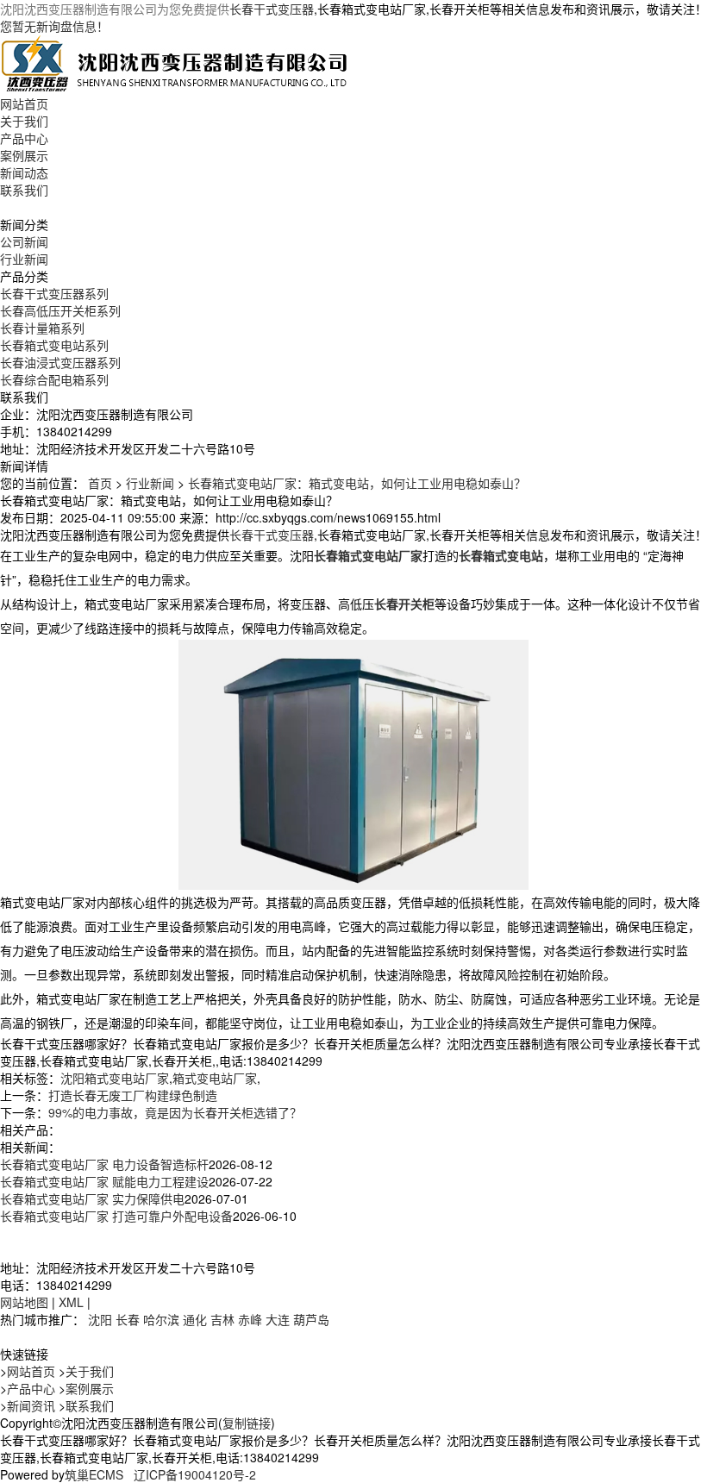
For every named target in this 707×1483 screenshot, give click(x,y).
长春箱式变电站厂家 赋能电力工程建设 (104, 1181)
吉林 (222, 1319)
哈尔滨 (161, 1319)
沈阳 (100, 1319)
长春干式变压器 (271, 8)
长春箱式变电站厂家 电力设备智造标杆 (104, 1164)
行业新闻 (24, 258)
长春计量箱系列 (42, 327)
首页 (100, 482)
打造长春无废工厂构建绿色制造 (132, 1095)
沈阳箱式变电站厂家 (114, 1077)
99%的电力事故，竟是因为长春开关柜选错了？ (175, 1112)
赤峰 (250, 1319)
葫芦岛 (311, 1319)
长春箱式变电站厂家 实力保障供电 (92, 1198)
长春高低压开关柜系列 (60, 310)
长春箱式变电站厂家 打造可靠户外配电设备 (116, 1215)
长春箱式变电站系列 (54, 345)
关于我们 (24, 120)
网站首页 (24, 103)
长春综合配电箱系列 (54, 379)
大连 (278, 1319)
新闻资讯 (31, 1405)
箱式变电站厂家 (214, 1077)
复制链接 (246, 1422)
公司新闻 (24, 241)
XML (71, 1302)
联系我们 (24, 189)
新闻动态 (24, 172)
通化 (195, 1319)
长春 (128, 1319)
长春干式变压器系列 (54, 293)
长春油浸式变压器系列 (60, 362)
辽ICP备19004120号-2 (195, 1474)
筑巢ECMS (94, 1474)
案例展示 (24, 155)
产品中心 (24, 138)
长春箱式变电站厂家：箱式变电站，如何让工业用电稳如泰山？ (357, 482)
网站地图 (24, 1302)
